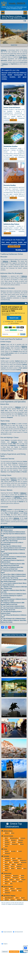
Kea (10, 862)
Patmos (14, 881)
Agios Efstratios (9, 897)
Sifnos (12, 868)
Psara (24, 899)
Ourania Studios (10, 185)
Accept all (23, 951)
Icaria (6, 899)
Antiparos (7, 860)
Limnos (19, 899)
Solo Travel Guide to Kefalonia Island (13, 606)
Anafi (13, 858)
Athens (6, 833)
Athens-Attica (7, 831)
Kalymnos (7, 877)
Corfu (6, 888)
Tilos (11, 883)
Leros (17, 879)
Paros (12, 866)
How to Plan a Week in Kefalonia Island (14, 574)
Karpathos (15, 877)
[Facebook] (2, 628)
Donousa (14, 860)
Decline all (5, 951)
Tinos (6, 870)
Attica (12, 833)
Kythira (7, 890)
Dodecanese (7, 873)
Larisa (13, 842)
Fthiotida (13, 840)
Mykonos (19, 864)
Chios (16, 897)
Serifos (6, 868)
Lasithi (20, 851)
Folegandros (23, 860)
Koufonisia (23, 862)
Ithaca (12, 888)
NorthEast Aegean (9, 895)
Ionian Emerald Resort (12, 107)
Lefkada (13, 890)
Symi (6, 883)
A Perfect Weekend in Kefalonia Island (14, 532)
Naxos (6, 866)
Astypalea (15, 875)
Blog (23, 635)
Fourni (22, 897)
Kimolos (16, 862)
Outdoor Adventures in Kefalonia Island (14, 594)
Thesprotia (14, 844)
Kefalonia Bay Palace (11, 224)
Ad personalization (7, 931)
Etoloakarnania (14, 838)
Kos (6, 879)
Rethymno (7, 853)
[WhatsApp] (13, 628)
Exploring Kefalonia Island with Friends (14, 548)
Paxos (19, 890)
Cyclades (6, 856)
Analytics (5, 943)
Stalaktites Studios (10, 146)
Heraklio (13, 851)
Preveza (7, 844)
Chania (6, 851)
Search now (14, 318)
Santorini (18, 866)
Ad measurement (19, 931)
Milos (13, 864)
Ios (5, 862)
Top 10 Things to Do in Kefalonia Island (14, 618)
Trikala (22, 844)
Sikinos (19, 868)
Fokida (6, 840)
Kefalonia (3, 50)
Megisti (23, 879)
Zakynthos (7, 892)
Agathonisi (7, 875)
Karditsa (7, 842)
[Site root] (4, 3)
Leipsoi (11, 879)
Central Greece (8, 836)
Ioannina (20, 840)
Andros (19, 858)
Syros (24, 868)
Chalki (22, 875)
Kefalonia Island (8, 530)
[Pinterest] (9, 628)
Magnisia (20, 842)
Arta (6, 838)
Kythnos (7, 864)
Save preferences (14, 951)
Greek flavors (23, 57)
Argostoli (17, 496)
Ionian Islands (8, 886)
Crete (5, 849)
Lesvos (12, 899)
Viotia (6, 846)
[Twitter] (6, 628)
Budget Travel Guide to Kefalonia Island (14, 537)
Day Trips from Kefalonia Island (12, 546)
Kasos (22, 877)
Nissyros (7, 881)
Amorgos (7, 858)
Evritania (22, 838)
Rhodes (20, 881)
